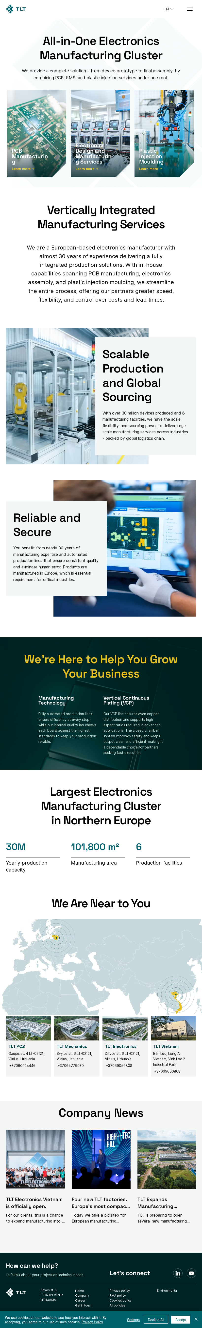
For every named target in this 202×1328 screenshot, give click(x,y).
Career (80, 1300)
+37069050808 (118, 1066)
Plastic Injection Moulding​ (151, 156)
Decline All (156, 1319)
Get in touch (83, 1305)
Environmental (167, 1290)
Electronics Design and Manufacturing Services (94, 153)
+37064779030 (71, 1066)
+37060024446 (21, 1066)
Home (79, 1291)
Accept (180, 1319)
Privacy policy (120, 1290)
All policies (117, 1305)
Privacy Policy (92, 1321)
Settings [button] (133, 1319)
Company (82, 1295)
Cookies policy (121, 1300)
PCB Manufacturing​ (30, 156)
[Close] (196, 1319)
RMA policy (118, 1295)
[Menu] (190, 9)
